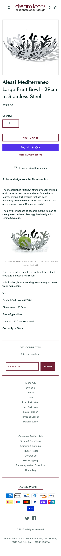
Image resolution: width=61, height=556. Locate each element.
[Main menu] (4, 8)
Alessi (30, 392)
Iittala (30, 397)
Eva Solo (30, 387)
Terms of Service (30, 416)
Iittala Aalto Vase (30, 407)
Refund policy (30, 421)
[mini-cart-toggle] (56, 8)
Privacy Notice (30, 450)
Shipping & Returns (30, 446)
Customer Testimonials (30, 436)
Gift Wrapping (30, 460)
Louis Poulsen (30, 412)
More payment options (30, 154)
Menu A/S (30, 382)
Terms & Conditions (30, 441)
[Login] (49, 8)
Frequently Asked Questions (30, 465)
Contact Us (31, 455)
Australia (28, 487)
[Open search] (9, 8)
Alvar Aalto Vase (30, 402)
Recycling (30, 470)
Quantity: (7, 115)
